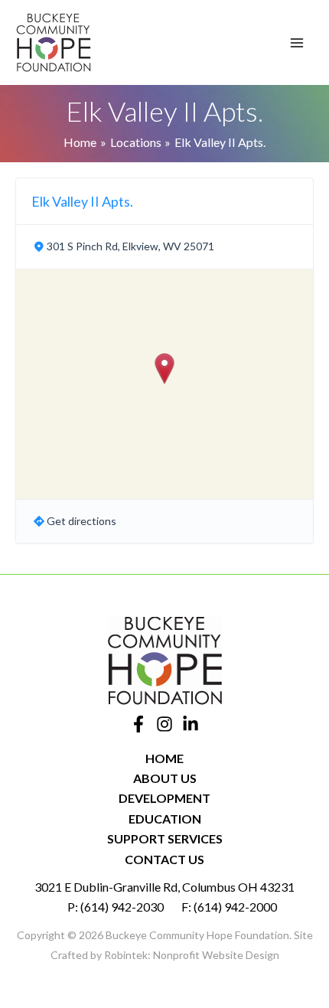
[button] (164, 368)
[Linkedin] (190, 724)
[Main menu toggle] (297, 43)
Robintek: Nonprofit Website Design (191, 954)
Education (165, 818)
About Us (165, 778)
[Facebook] (138, 724)
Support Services (165, 838)
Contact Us (164, 859)
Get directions (81, 520)
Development (164, 798)
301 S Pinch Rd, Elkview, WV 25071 (130, 246)
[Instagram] (164, 724)
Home (164, 758)
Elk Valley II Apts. (82, 201)
